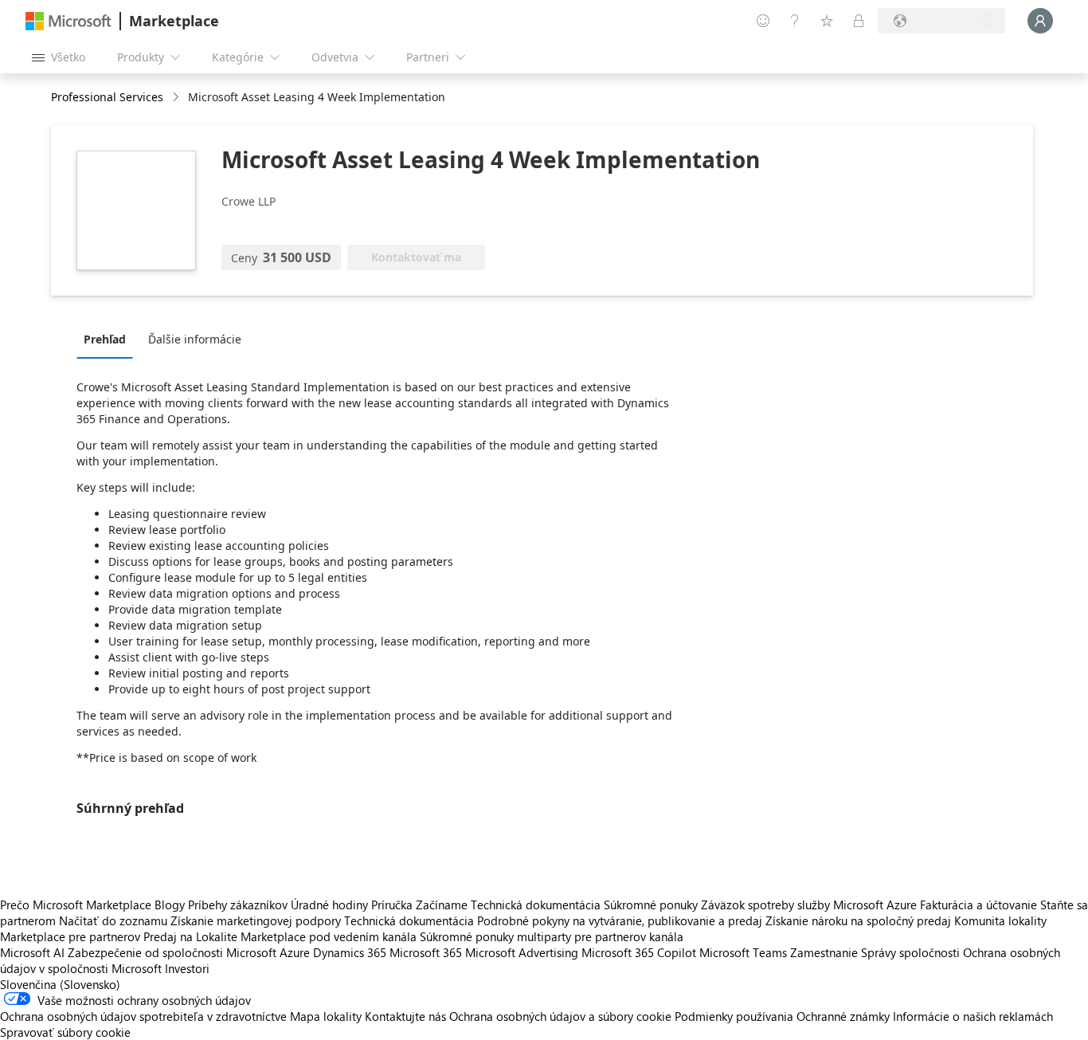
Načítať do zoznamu (113, 920)
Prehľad (105, 339)
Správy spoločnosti (910, 952)
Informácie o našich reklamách (973, 1016)
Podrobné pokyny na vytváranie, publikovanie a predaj (619, 920)
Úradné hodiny (329, 904)
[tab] (108, 338)
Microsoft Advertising (521, 952)
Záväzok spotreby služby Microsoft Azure (810, 904)
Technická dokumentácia (536, 904)
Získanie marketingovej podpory (255, 920)
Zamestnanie (824, 952)
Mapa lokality (326, 1016)
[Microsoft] (68, 21)
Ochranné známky (843, 1016)
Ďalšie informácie (194, 339)
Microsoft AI (32, 952)
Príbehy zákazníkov (238, 904)
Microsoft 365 (425, 952)
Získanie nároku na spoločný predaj (858, 920)
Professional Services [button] (107, 96)
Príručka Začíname (419, 904)
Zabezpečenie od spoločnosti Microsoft (172, 952)
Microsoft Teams (743, 952)
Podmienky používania (734, 1016)
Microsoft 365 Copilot (638, 952)
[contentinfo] (177, 98)
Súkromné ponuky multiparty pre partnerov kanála (551, 936)
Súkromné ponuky (651, 904)
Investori (187, 968)
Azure (295, 952)
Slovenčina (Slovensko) (60, 984)
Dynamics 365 (349, 952)
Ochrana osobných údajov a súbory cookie (560, 1016)
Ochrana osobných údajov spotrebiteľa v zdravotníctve (143, 1016)
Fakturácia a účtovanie (978, 904)
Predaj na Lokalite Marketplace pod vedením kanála (280, 936)
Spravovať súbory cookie (65, 1032)
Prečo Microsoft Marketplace (75, 904)
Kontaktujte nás (405, 1016)
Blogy (170, 904)
